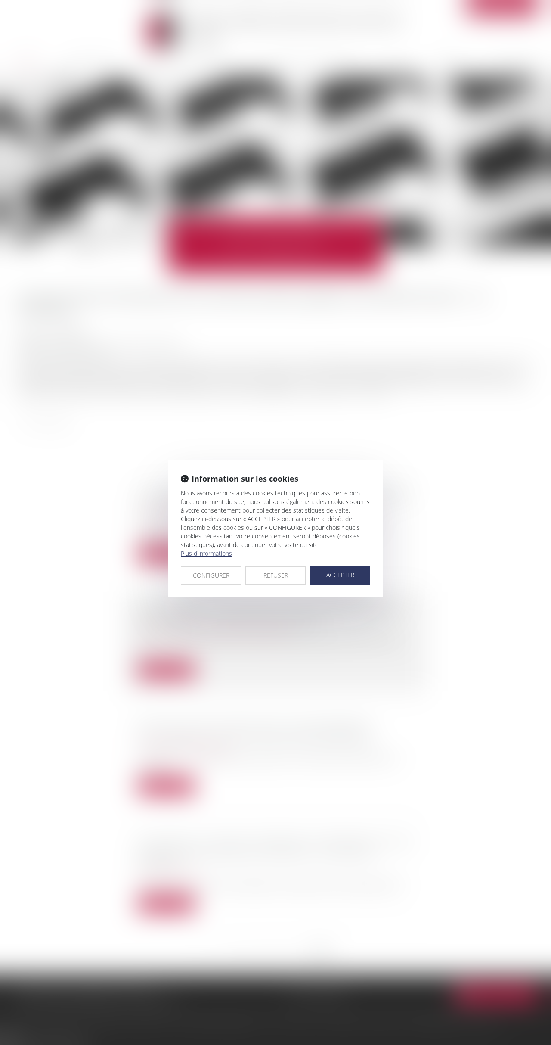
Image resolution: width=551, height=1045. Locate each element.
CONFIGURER (211, 575)
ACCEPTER (340, 575)
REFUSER (275, 575)
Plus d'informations (206, 553)
